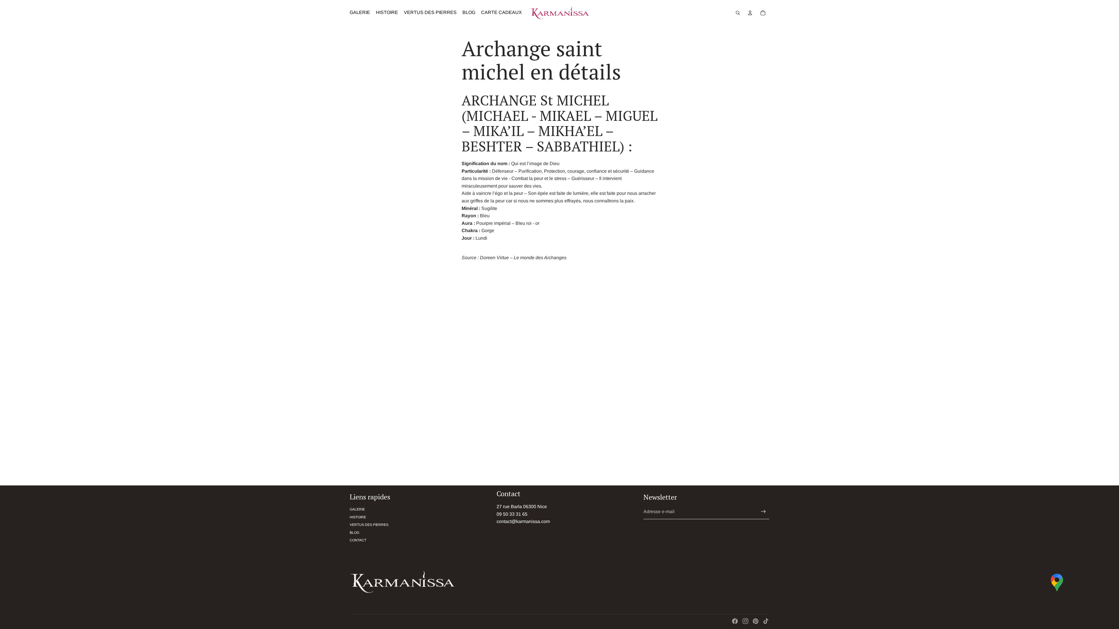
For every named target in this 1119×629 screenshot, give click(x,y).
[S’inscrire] (763, 511)
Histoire (358, 517)
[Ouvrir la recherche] (737, 12)
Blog (354, 533)
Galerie (357, 509)
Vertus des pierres (369, 525)
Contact (358, 540)
